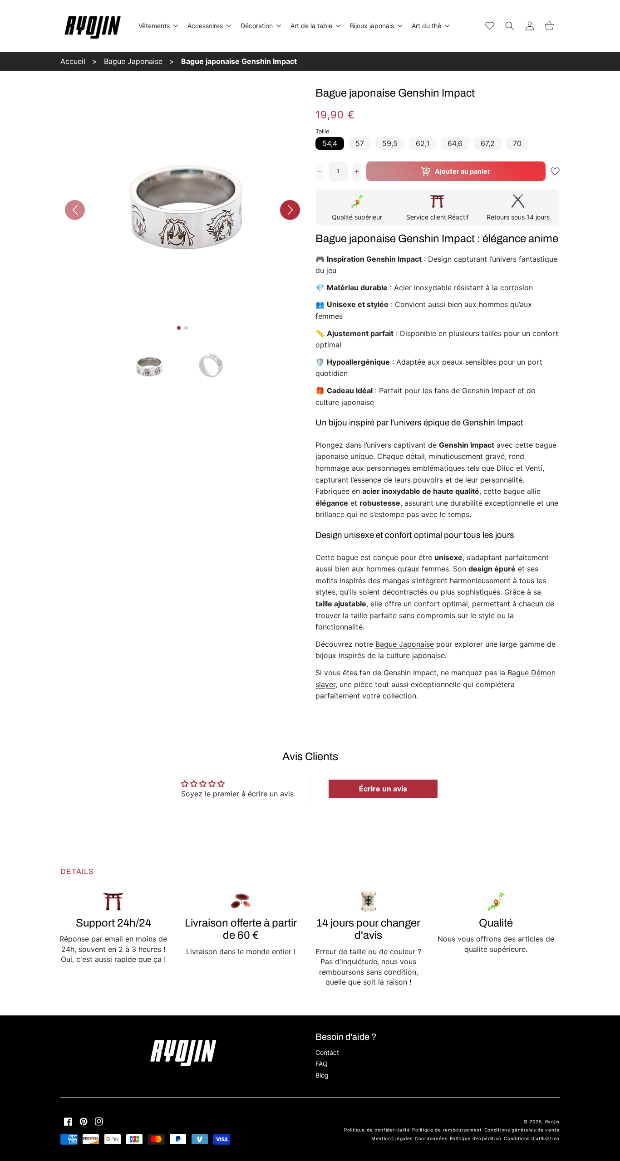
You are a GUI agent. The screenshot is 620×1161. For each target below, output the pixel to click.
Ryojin (552, 1121)
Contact (327, 1052)
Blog (322, 1075)
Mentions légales (392, 1138)
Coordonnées (431, 1138)
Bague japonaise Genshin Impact (239, 61)
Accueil (72, 61)
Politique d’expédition (476, 1138)
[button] (157, 25)
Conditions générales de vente (522, 1129)
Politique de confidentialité (377, 1129)
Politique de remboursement (447, 1129)
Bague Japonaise (133, 61)
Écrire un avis (383, 788)
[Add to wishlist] (555, 171)
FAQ (321, 1064)
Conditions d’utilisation (532, 1138)
